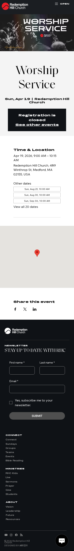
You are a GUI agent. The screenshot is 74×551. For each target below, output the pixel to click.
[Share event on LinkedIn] (35, 309)
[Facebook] (16, 535)
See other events (37, 124)
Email (13, 381)
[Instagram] (11, 535)
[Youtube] (6, 535)
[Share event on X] (25, 309)
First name (16, 362)
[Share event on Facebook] (15, 309)
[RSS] (21, 535)
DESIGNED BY (16, 545)
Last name (47, 362)
